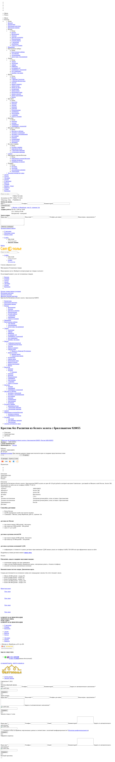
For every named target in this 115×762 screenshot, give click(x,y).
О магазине (7, 181)
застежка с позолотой (18, 132)
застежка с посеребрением (20, 134)
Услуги (6, 176)
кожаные (14, 107)
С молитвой (15, 42)
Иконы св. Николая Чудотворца (21, 351)
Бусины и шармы (17, 147)
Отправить (4, 692)
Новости (7, 187)
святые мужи (15, 86)
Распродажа (11, 24)
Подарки (14, 166)
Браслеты (14, 102)
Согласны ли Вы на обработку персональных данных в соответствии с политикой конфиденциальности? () (46, 730)
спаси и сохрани (17, 116)
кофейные (15, 66)
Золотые (14, 36)
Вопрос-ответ (8, 234)
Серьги (10, 153)
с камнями (15, 115)
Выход (14, 228)
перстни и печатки (17, 37)
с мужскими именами (18, 152)
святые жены (15, 90)
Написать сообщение (7, 226)
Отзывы (6, 184)
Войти (3, 245)
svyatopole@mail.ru (6, 663)
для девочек (15, 53)
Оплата (6, 179)
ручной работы (16, 40)
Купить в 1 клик (13, 458)
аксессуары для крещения (19, 57)
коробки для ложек (17, 73)
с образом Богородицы (18, 81)
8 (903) (14, 657)
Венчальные (15, 34)
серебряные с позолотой (19, 69)
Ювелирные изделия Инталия (21, 158)
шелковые (15, 142)
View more (7, 591)
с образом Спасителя (18, 79)
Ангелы (14, 82)
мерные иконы (16, 354)
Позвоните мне (5, 205)
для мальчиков (16, 55)
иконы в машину (17, 84)
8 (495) (6, 237)
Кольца (14, 32)
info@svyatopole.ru (18, 663)
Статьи (6, 189)
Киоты (14, 97)
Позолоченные (16, 39)
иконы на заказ (16, 87)
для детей (14, 168)
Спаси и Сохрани (17, 45)
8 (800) (6, 255)
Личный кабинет (6, 228)
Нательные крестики (14, 26)
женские (14, 103)
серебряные (15, 44)
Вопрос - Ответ (9, 186)
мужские (14, 108)
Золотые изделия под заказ (16, 173)
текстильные (15, 113)
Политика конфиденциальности (78, 730)
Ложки (14, 61)
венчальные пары (17, 92)
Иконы (14, 78)
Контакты (7, 191)
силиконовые (16, 139)
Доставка (7, 178)
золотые (14, 105)
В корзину (25, 455)
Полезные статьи (9, 233)
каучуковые (15, 136)
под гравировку (16, 71)
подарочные (15, 89)
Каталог (10, 23)
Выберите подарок (6, 453)
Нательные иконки (13, 27)
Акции (6, 174)
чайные (14, 65)
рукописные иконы (17, 356)
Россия (14, 445)
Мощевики (11, 47)
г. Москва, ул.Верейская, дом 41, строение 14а (26, 207)
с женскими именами (18, 150)
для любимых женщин (18, 170)
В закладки (4, 458)
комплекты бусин (17, 149)
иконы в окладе (16, 94)
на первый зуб (16, 68)
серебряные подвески (18, 162)
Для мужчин (15, 171)
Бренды (6, 183)
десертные (15, 63)
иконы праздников (17, 95)
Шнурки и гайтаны (17, 131)
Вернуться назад (6, 588)
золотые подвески (17, 160)
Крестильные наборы (18, 52)
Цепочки (14, 121)
